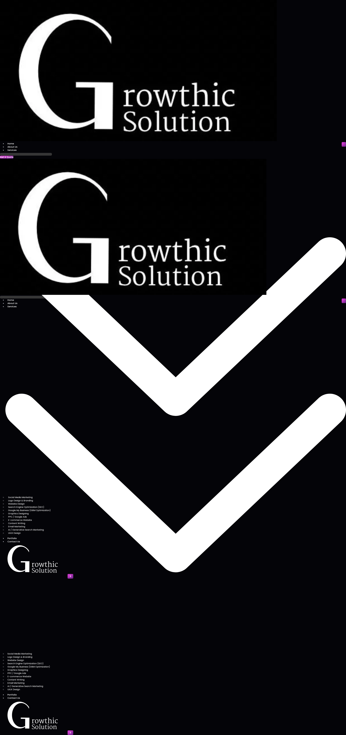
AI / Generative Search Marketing (25, 686)
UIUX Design (13, 689)
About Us (12, 146)
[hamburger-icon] (344, 144)
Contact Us (13, 698)
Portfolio (12, 694)
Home (10, 143)
